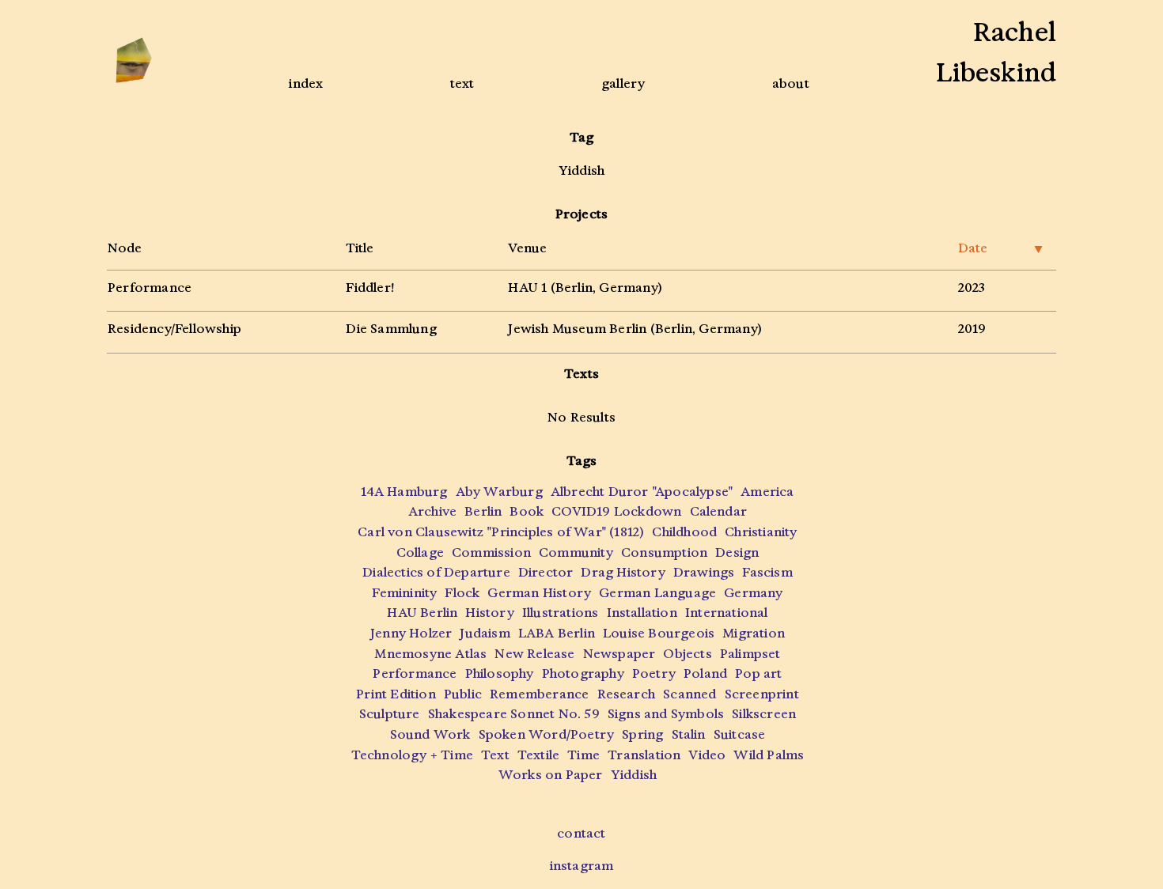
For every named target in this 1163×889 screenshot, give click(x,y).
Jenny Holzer (411, 633)
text (462, 83)
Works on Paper (550, 774)
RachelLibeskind (996, 52)
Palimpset (750, 653)
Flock (462, 592)
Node (125, 247)
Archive (432, 511)
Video (706, 754)
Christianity (761, 531)
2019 (972, 328)
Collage (420, 552)
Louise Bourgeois (658, 633)
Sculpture (389, 713)
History (489, 612)
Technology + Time (412, 754)
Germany (753, 592)
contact (581, 833)
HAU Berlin (422, 612)
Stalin (689, 734)
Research (626, 694)
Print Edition (396, 694)
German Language (657, 592)
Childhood (684, 531)
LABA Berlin (556, 633)
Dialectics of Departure (436, 572)
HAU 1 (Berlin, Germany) (585, 287)
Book (527, 511)
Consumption (664, 552)
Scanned (689, 694)
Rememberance (539, 694)
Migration (753, 633)
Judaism (485, 633)
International (726, 612)
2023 (972, 287)
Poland (705, 673)
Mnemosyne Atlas (430, 653)
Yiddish (634, 774)
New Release (534, 653)
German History (539, 592)
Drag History (623, 572)
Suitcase (740, 734)
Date (1000, 247)
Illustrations (560, 612)
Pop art (758, 673)
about (790, 83)
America (767, 491)
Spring (642, 734)
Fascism (767, 572)
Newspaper (619, 653)
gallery (623, 83)
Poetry (654, 673)
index (306, 83)
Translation (644, 754)
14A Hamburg (404, 491)
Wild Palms (768, 754)
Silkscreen (764, 713)
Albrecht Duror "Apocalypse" (642, 491)
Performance (149, 287)
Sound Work (430, 734)
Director (546, 572)
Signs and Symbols (666, 713)
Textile (538, 754)
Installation (642, 612)
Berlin (483, 511)
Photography (583, 673)
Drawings (704, 572)
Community (576, 552)
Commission (491, 552)
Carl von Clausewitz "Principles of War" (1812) (501, 531)
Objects (687, 653)
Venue (527, 247)
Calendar (719, 511)
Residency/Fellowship (174, 328)
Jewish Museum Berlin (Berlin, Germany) (635, 328)
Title (359, 247)
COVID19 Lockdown (616, 511)
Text (495, 754)
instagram (582, 865)
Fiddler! (370, 287)
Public (463, 694)
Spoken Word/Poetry (547, 734)
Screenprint (762, 694)
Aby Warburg (499, 491)
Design (737, 552)
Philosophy (499, 673)
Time (583, 754)
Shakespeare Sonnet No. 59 (514, 713)
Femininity (404, 592)
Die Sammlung (391, 328)
